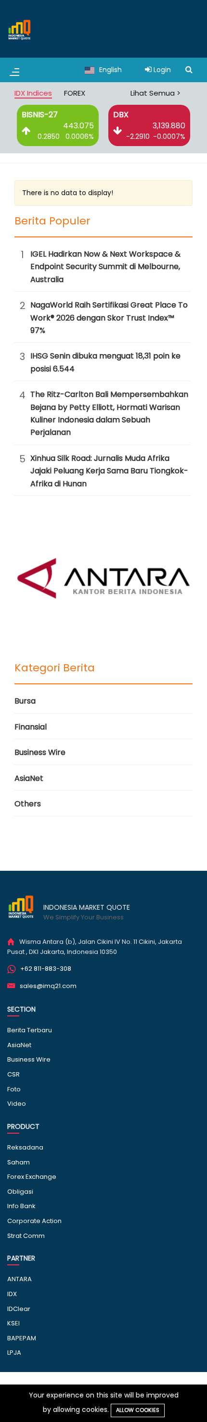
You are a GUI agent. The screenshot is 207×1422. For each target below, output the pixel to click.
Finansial (30, 726)
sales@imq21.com (48, 985)
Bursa (25, 700)
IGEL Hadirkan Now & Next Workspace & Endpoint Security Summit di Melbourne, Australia (105, 266)
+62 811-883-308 (45, 968)
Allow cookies (137, 1410)
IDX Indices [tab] (33, 93)
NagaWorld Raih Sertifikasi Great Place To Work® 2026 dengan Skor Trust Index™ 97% (109, 317)
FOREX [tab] (74, 93)
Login (161, 69)
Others (27, 803)
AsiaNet (28, 778)
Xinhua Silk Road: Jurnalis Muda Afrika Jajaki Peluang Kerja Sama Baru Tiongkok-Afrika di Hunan (109, 471)
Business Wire (39, 752)
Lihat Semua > (155, 93)
